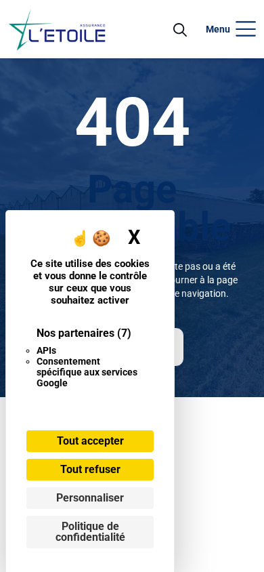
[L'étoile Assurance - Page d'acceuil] (57, 29)
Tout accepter (90, 440)
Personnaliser (90, 497)
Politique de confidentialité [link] (90, 532)
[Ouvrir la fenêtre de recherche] (180, 29)
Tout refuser (90, 469)
